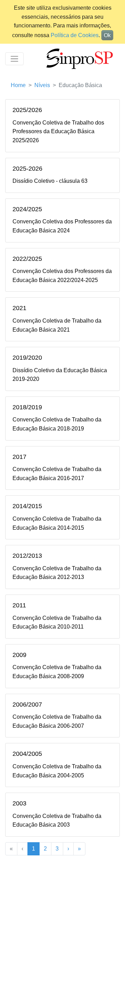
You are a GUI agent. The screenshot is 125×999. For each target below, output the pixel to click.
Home (18, 85)
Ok (107, 35)
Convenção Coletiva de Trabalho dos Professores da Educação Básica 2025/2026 (58, 131)
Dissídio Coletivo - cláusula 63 (50, 181)
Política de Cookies (75, 35)
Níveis (42, 85)
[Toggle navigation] (14, 58)
